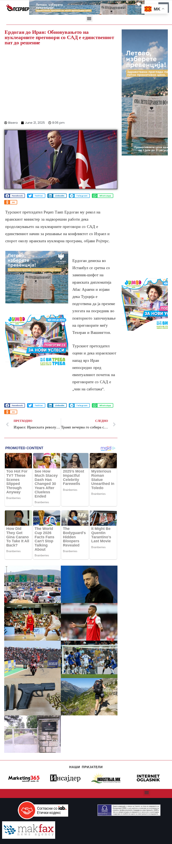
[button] (89, 18)
